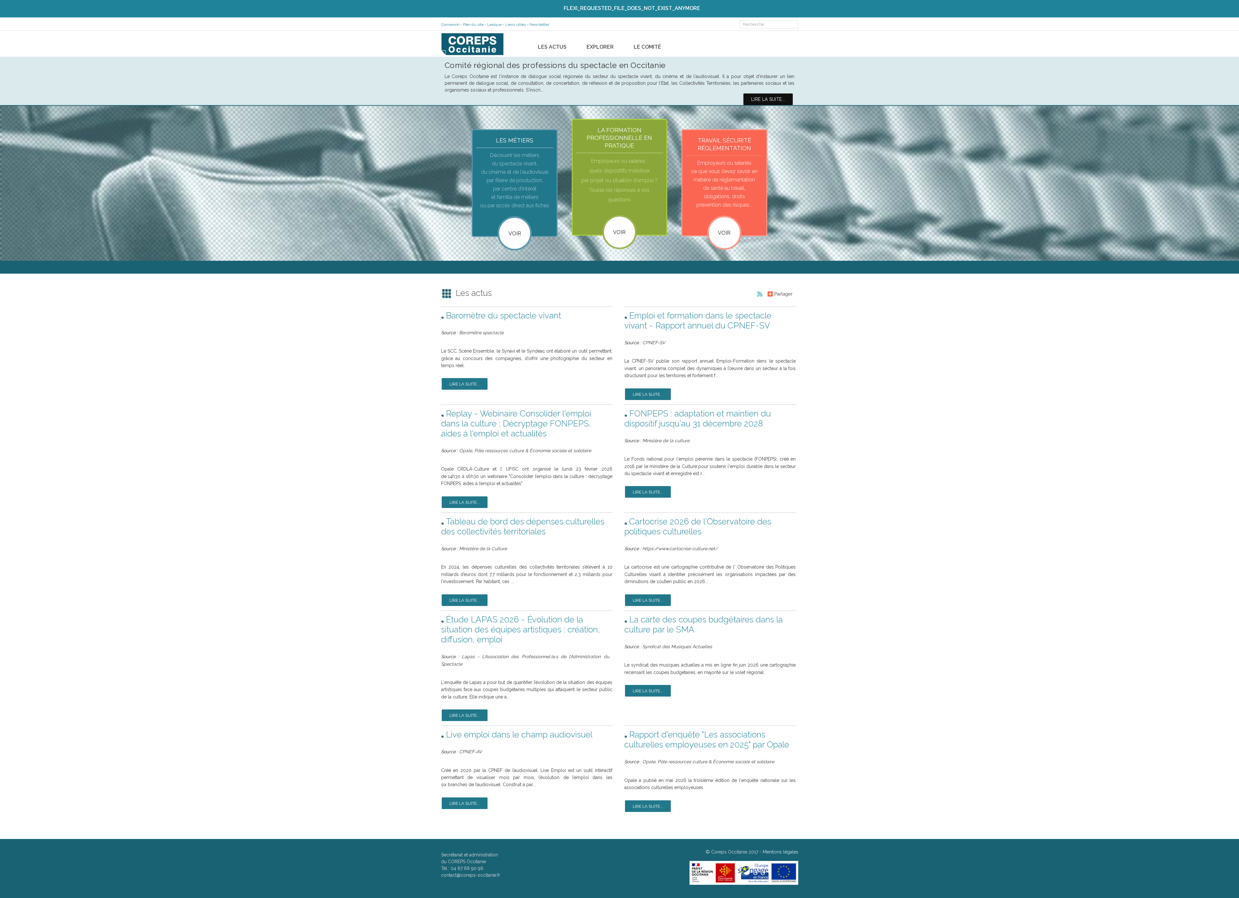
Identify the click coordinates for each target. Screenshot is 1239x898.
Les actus (552, 47)
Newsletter (539, 24)
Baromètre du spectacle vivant (503, 315)
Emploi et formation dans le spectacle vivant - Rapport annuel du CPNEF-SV (697, 320)
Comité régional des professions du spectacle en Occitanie (555, 65)
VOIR (619, 232)
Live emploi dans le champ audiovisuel (519, 734)
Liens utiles (515, 24)
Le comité (647, 47)
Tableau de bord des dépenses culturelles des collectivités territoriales (522, 526)
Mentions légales (780, 851)
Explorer (600, 47)
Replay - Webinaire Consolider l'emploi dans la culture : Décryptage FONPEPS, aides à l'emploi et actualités (516, 423)
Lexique (494, 24)
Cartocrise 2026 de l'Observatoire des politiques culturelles (697, 526)
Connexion (450, 24)
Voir (515, 233)
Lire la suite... (464, 384)
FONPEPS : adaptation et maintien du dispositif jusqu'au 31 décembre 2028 (697, 418)
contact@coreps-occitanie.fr (470, 875)
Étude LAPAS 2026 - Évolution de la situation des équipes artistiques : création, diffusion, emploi (520, 629)
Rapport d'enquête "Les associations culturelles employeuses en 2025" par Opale (706, 739)
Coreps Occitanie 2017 (734, 851)
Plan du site (473, 24)
